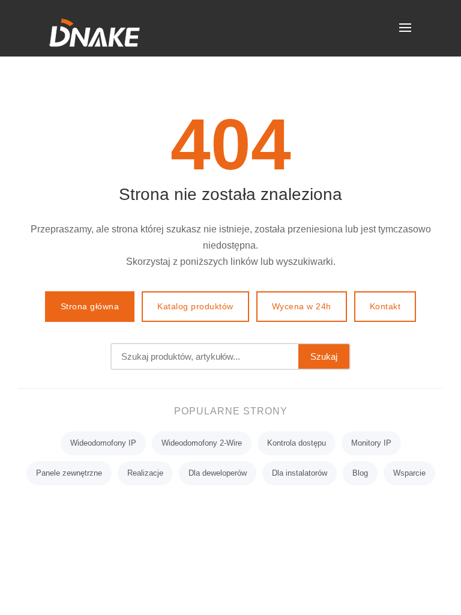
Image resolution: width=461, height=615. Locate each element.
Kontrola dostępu (296, 442)
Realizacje (145, 472)
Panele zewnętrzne (69, 472)
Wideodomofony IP (103, 442)
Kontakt (385, 306)
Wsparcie (409, 472)
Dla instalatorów (299, 472)
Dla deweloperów (217, 472)
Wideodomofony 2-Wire (201, 442)
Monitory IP (371, 442)
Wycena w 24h (301, 306)
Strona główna (90, 306)
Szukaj (323, 356)
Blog (360, 472)
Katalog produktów (195, 306)
